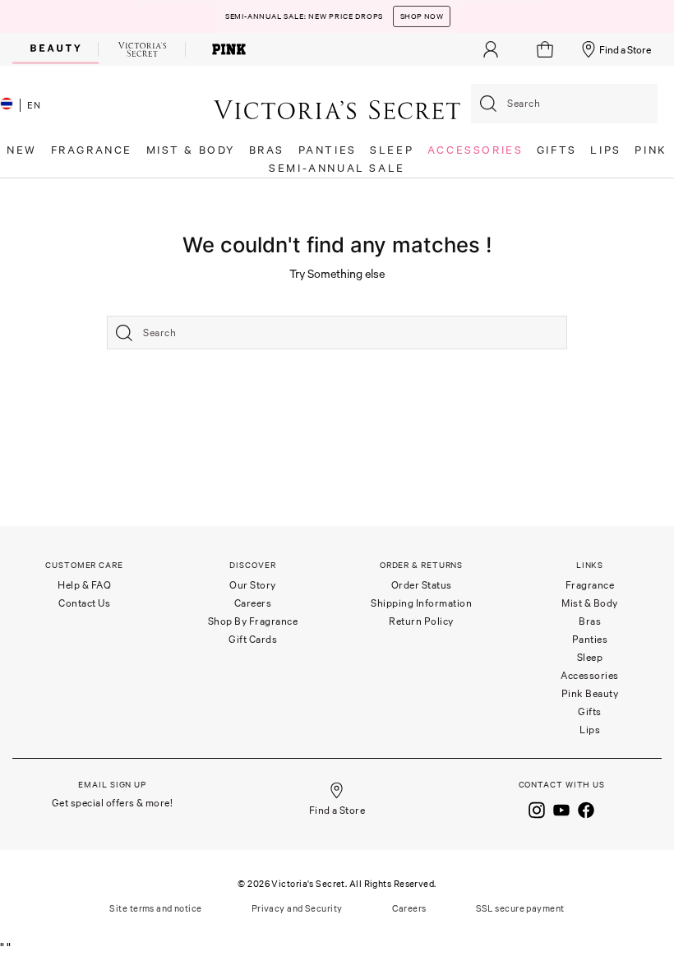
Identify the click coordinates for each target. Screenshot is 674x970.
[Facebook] (586, 809)
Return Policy (421, 621)
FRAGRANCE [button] (91, 150)
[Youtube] (561, 809)
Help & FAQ (84, 585)
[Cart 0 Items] (547, 49)
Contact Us (84, 603)
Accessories (590, 675)
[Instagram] (537, 809)
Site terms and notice (155, 908)
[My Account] (491, 49)
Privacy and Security (297, 908)
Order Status (421, 585)
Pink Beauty (590, 693)
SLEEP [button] (391, 150)
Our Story (252, 585)
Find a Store (625, 50)
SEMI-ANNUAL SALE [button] (337, 168)
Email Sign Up (112, 784)
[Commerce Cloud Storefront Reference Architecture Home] (337, 109)
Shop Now (421, 16)
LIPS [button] (605, 150)
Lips (589, 729)
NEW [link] (22, 150)
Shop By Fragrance (253, 621)
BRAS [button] (266, 150)
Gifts (590, 711)
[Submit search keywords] (488, 104)
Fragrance (590, 585)
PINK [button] (651, 150)
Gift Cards (253, 639)
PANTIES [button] (327, 150)
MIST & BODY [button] (191, 150)
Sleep (590, 657)
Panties (590, 639)
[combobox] (564, 103)
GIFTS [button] (557, 150)
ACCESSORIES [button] (475, 150)
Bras (590, 621)
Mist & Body (589, 603)
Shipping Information (421, 603)
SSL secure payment (520, 908)
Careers (253, 603)
